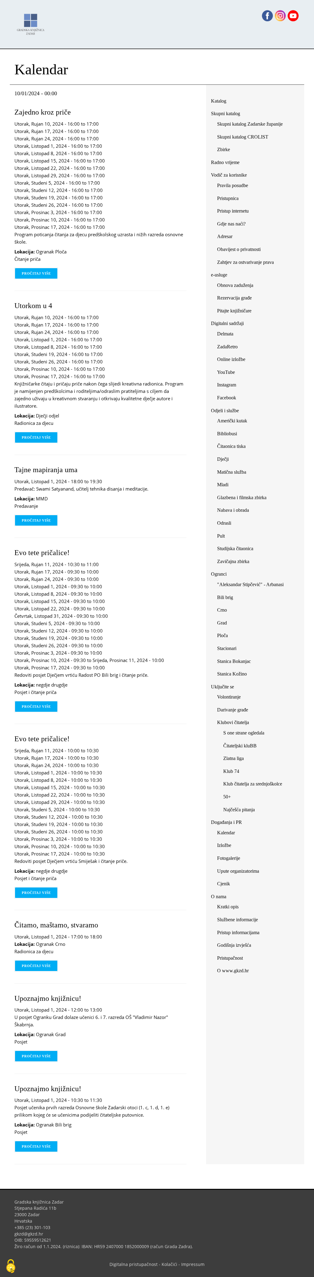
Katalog (221, 102)
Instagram (229, 386)
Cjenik (223, 883)
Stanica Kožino (232, 673)
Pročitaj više (40, 273)
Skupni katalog (225, 113)
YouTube (228, 373)
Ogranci (219, 574)
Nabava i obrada (233, 510)
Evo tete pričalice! (42, 553)
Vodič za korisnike (229, 175)
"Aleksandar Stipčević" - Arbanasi (250, 584)
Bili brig (225, 597)
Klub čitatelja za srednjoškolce (252, 783)
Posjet (20, 1042)
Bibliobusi (227, 433)
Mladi (222, 484)
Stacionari (226, 648)
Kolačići (169, 1264)
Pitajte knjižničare (236, 312)
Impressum (193, 1264)
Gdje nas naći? (231, 223)
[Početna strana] (32, 21)
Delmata (227, 335)
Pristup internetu (233, 210)
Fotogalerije (228, 858)
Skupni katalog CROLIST (245, 138)
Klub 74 (231, 771)
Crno (222, 610)
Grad (222, 622)
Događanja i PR (226, 822)
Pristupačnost (230, 958)
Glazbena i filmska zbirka (241, 497)
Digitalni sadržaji (227, 323)
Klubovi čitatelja (233, 722)
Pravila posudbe (232, 185)
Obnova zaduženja (235, 285)
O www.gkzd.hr (233, 970)
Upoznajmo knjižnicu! (47, 998)
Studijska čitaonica (235, 548)
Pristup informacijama (238, 932)
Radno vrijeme (225, 162)
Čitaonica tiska (231, 446)
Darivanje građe (232, 709)
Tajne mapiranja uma (46, 470)
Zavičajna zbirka (233, 561)
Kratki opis (228, 906)
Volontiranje (229, 696)
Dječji (223, 459)
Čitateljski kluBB (240, 745)
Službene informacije (237, 919)
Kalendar (226, 832)
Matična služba (231, 472)
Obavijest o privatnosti (239, 249)
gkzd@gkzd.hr (31, 1234)
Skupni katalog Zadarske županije (250, 124)
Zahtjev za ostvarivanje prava (245, 262)
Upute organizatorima (238, 871)
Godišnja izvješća (234, 945)
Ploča (222, 635)
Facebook (229, 399)
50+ (227, 796)
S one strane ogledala (243, 732)
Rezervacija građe (234, 297)
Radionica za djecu (33, 423)
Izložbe (224, 845)
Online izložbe (231, 359)
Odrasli (224, 523)
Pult (221, 536)
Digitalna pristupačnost (133, 1264)
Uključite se (222, 686)
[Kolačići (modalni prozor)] (10, 1266)
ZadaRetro (227, 346)
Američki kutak (232, 420)
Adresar (224, 236)
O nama (218, 896)
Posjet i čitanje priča (35, 692)
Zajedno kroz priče (42, 112)
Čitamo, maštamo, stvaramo (56, 925)
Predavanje (26, 506)
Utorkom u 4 (33, 306)
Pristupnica (228, 198)
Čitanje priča (27, 259)
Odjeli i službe (225, 410)
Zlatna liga (233, 758)
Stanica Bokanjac (234, 661)
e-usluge (219, 274)
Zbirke (226, 151)
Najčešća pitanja (239, 809)
